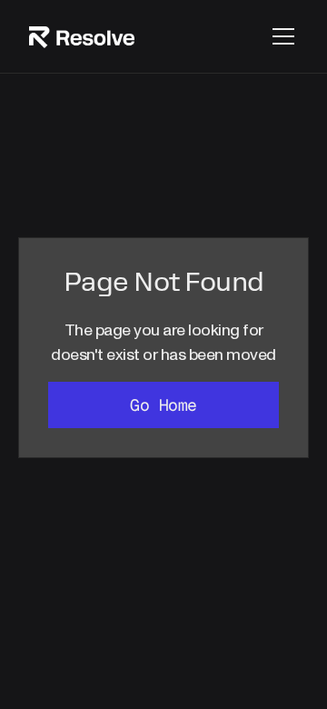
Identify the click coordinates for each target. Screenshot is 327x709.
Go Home (163, 404)
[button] (280, 36)
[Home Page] (81, 37)
